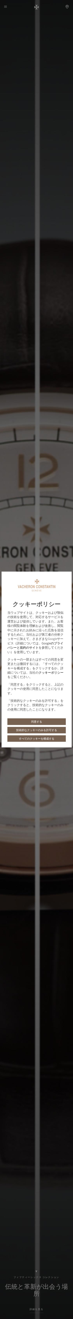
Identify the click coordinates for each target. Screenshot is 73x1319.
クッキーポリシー (51, 672)
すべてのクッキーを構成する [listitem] (36, 738)
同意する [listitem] (36, 721)
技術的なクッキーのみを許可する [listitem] (36, 730)
